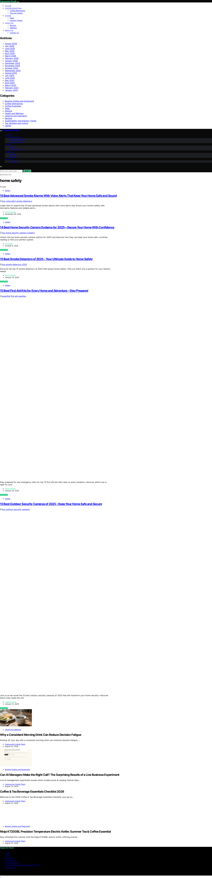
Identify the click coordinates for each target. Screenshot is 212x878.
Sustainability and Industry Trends (20, 121)
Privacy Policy (12, 863)
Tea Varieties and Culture (16, 123)
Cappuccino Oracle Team (15, 744)
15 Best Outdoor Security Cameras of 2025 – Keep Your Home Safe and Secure (51, 504)
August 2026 (11, 43)
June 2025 (10, 78)
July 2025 (9, 75)
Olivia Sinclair (10, 275)
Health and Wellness (14, 113)
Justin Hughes (10, 212)
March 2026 (10, 56)
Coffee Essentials (13, 8)
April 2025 (10, 83)
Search (27, 171)
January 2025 (11, 90)
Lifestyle (9, 23)
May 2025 (9, 80)
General (8, 111)
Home (7, 853)
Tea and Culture (16, 13)
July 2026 (9, 46)
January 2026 (11, 61)
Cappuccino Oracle (8, 1)
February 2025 (12, 88)
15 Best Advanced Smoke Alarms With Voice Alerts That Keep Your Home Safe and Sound (58, 195)
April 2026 (10, 53)
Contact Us (14, 33)
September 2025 (13, 70)
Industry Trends (16, 20)
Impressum (10, 868)
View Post (4, 218)
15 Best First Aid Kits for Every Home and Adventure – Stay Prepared (44, 290)
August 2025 (11, 73)
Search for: (4, 168)
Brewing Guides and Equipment (19, 101)
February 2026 (12, 58)
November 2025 (12, 65)
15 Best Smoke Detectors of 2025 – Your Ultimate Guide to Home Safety (46, 259)
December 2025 (12, 63)
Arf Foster (9, 244)
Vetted (8, 6)
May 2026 (9, 51)
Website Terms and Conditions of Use (22, 865)
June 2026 (10, 48)
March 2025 (10, 85)
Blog (7, 855)
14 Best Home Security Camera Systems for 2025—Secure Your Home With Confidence (57, 227)
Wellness (13, 28)
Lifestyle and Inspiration (16, 116)
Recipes (13, 25)
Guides (8, 16)
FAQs (12, 18)
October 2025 (11, 68)
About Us (9, 30)
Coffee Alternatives (17, 11)
